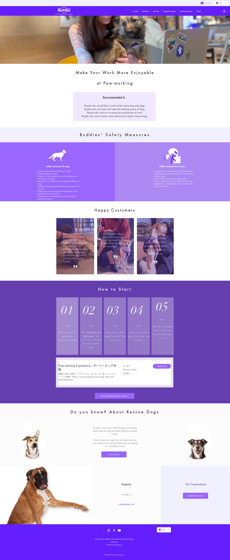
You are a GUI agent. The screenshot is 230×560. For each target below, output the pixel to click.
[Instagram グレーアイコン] (108, 530)
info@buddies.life (126, 504)
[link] (87, 367)
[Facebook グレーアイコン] (114, 530)
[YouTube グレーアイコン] (119, 530)
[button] (145, 11)
